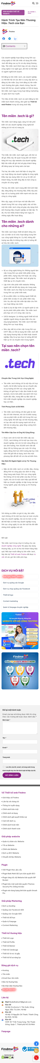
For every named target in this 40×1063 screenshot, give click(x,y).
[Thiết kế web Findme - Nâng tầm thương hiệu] (12, 3)
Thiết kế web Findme (18, 554)
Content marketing (10, 601)
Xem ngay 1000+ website (13, 576)
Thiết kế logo (8, 595)
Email (5, 747)
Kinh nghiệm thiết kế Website (11, 13)
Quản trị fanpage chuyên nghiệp (15, 607)
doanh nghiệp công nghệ (11, 546)
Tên (4, 738)
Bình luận (6, 720)
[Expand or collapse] (24, 46)
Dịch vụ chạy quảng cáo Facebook (16, 589)
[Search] (33, 3)
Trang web (6, 757)
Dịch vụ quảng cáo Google (13, 583)
